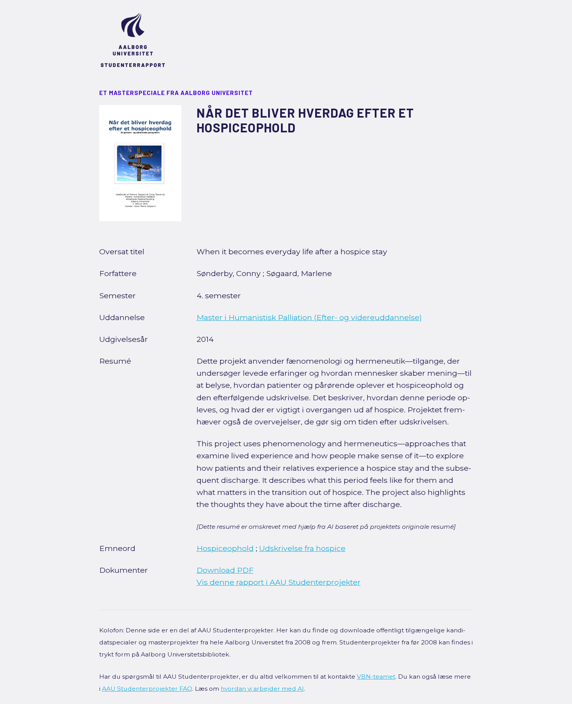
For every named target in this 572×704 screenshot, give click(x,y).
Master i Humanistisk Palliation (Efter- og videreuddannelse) (309, 317)
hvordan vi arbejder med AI (262, 688)
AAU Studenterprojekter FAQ (147, 688)
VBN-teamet (376, 676)
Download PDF (225, 570)
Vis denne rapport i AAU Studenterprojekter (279, 582)
